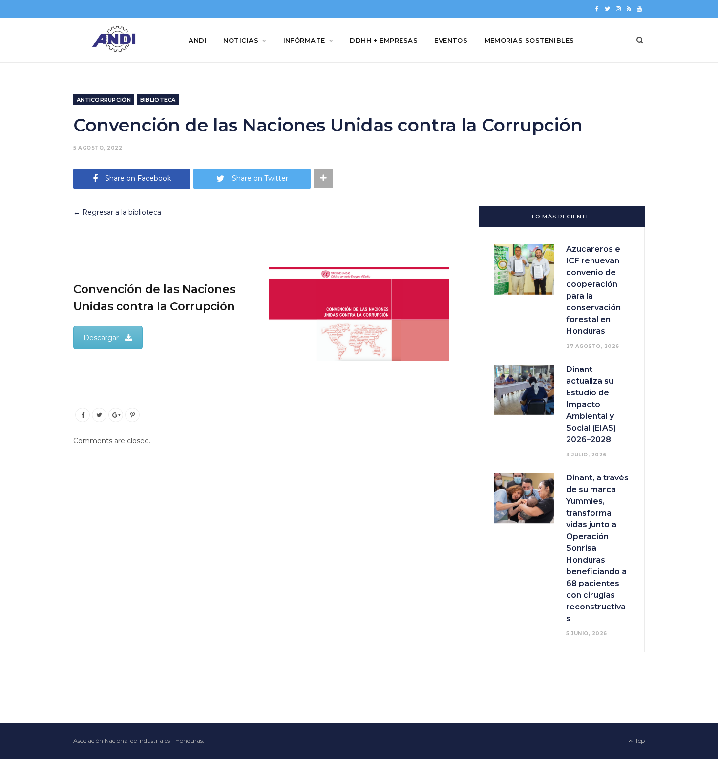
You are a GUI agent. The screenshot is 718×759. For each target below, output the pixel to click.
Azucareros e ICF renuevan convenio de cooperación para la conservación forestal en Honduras (593, 290)
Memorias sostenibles (529, 40)
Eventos (450, 40)
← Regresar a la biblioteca (117, 212)
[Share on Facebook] (82, 415)
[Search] (640, 40)
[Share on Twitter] (99, 415)
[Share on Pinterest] (132, 415)
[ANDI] (115, 40)
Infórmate (304, 40)
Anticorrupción (104, 99)
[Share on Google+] (115, 415)
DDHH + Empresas (384, 40)
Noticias (240, 40)
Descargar (101, 337)
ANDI (198, 40)
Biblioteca (158, 99)
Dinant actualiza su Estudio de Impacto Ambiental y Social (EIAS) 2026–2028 (591, 404)
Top (639, 740)
